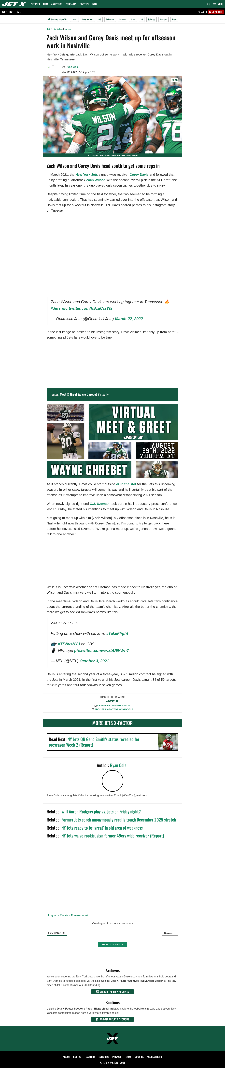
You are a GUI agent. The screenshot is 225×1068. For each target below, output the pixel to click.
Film (45, 4)
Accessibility (154, 1057)
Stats (133, 19)
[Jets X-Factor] (15, 4)
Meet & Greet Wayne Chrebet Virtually (84, 394)
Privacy (116, 1057)
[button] (218, 4)
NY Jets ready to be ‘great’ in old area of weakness (102, 827)
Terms (127, 1057)
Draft (174, 19)
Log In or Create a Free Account (67, 915)
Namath (163, 19)
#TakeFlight (117, 633)
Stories (35, 4)
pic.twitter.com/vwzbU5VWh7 (101, 650)
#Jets (56, 308)
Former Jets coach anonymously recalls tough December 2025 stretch (118, 819)
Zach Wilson (96, 180)
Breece (122, 19)
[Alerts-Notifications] (11, 11)
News (68, 29)
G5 (99, 19)
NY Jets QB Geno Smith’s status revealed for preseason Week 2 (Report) (94, 742)
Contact (78, 1057)
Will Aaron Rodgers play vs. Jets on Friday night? (101, 811)
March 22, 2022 (129, 318)
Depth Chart (87, 19)
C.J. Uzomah (100, 504)
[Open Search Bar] (209, 4)
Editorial (103, 1057)
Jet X (49, 29)
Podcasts (71, 4)
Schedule (110, 19)
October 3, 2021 (94, 661)
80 (142, 19)
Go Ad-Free (216, 11)
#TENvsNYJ (69, 644)
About (66, 1057)
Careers (90, 1057)
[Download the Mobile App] (4, 11)
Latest (74, 19)
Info (94, 4)
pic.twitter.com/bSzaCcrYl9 (87, 308)
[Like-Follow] (18, 11)
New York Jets (86, 174)
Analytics (56, 4)
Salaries (151, 19)
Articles (58, 29)
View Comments (112, 944)
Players (84, 4)
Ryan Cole (72, 67)
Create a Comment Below (113, 705)
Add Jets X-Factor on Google (114, 709)
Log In (203, 11)
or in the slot (126, 484)
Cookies (139, 1057)
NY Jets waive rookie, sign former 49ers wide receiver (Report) (112, 835)
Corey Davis (139, 174)
